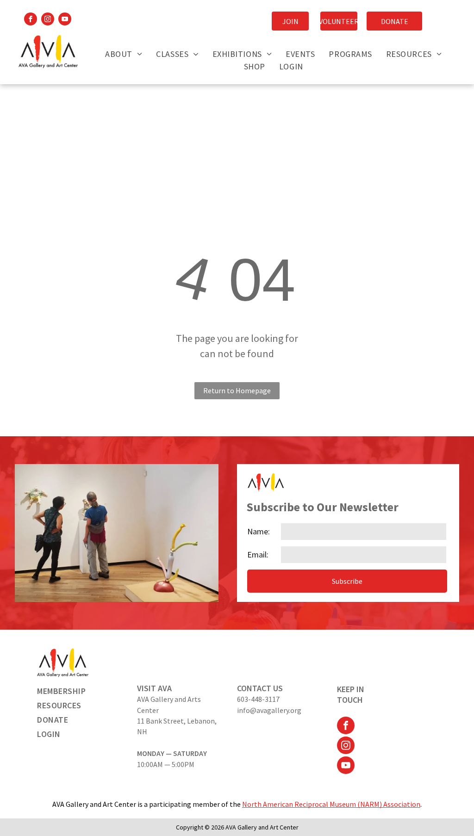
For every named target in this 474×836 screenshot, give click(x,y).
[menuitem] (123, 54)
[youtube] (64, 20)
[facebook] (30, 20)
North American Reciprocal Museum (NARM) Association (331, 804)
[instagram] (47, 20)
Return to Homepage (237, 390)
